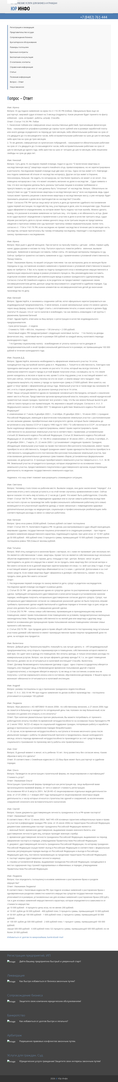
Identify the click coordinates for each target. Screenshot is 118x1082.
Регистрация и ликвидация (22, 27)
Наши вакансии (17, 87)
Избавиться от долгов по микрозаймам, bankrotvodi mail (35, 937)
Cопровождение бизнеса (21, 37)
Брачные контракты (19, 52)
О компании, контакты (20, 62)
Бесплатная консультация (21, 57)
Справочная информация (21, 67)
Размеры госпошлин (19, 47)
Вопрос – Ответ (17, 82)
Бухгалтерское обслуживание (23, 42)
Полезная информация (20, 77)
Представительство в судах (22, 32)
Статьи (13, 72)
